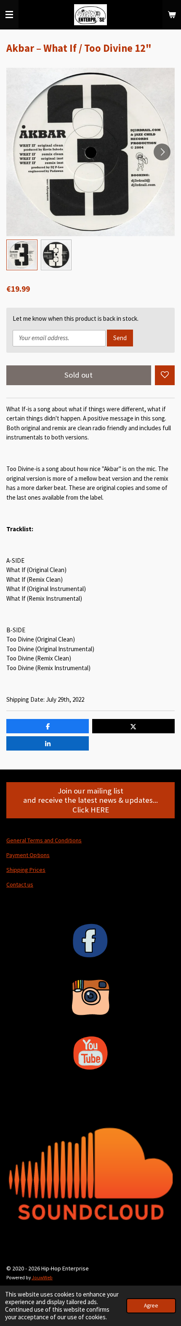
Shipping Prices (25, 869)
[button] (21, 255)
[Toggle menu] (9, 14)
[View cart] (171, 14)
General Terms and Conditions (44, 840)
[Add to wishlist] (165, 375)
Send (120, 338)
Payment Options (28, 855)
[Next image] (162, 152)
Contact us (19, 884)
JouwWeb (42, 1278)
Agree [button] (151, 1305)
